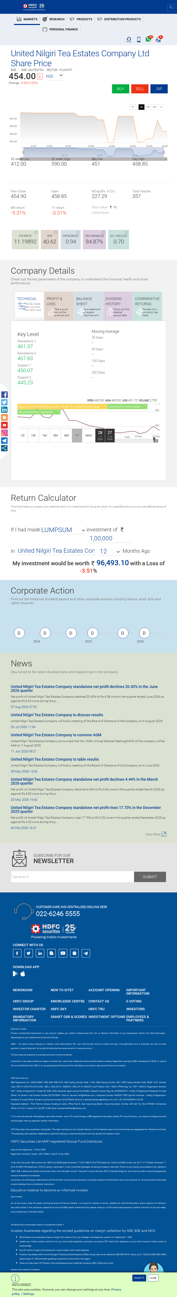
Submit (150, 877)
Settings (28, 1293)
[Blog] (51, 953)
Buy (120, 88)
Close (153, 1278)
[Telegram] (86, 953)
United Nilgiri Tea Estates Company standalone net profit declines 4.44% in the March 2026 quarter (84, 781)
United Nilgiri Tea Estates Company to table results (55, 759)
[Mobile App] (139, 39)
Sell (140, 88)
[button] (54, 76)
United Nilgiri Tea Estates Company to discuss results (57, 715)
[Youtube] (63, 953)
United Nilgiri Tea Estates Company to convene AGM (56, 735)
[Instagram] (74, 953)
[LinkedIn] (40, 953)
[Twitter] (28, 953)
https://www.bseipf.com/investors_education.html (32, 1216)
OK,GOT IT (139, 1278)
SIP (159, 88)
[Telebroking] (129, 39)
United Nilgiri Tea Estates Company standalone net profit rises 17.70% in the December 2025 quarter (86, 809)
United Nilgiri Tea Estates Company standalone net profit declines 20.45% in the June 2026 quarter (84, 688)
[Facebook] (17, 953)
